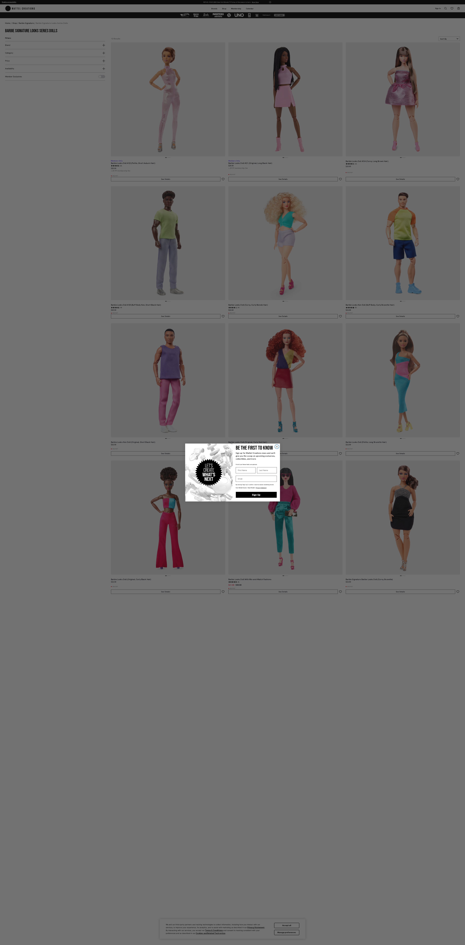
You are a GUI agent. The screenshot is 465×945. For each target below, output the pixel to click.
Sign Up (256, 494)
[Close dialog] (277, 447)
